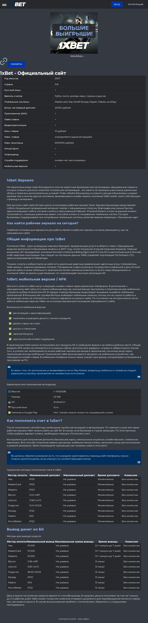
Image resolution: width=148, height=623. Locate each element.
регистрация (135, 4)
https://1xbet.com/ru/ (79, 56)
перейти (16, 64)
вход (117, 4)
